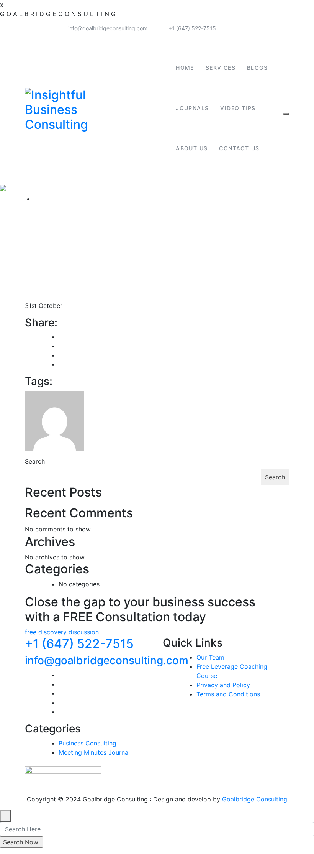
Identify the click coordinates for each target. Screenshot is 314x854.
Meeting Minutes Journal (94, 752)
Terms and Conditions (228, 694)
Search (35, 461)
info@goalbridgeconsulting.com (107, 28)
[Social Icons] (281, 30)
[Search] (286, 114)
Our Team (210, 657)
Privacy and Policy (223, 685)
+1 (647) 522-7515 (192, 28)
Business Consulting (87, 743)
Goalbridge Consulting (254, 799)
